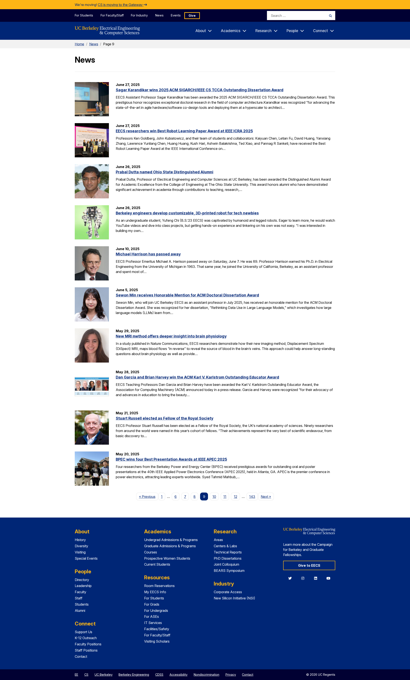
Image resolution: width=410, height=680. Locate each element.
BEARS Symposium (229, 570)
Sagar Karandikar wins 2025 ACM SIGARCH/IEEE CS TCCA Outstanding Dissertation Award (199, 90)
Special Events (86, 558)
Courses (150, 552)
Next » (267, 496)
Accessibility (178, 674)
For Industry (139, 15)
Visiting (80, 552)
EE (76, 674)
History (80, 540)
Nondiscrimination (206, 674)
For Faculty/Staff (112, 15)
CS (86, 674)
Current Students (157, 564)
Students (82, 604)
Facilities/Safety (156, 629)
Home (79, 44)
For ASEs (151, 616)
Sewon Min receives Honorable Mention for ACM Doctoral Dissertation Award (187, 295)
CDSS (159, 674)
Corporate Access (228, 592)
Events (176, 15)
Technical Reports (228, 552)
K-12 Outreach (86, 638)
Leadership (83, 586)
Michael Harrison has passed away (148, 254)
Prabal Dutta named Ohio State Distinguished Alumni (164, 172)
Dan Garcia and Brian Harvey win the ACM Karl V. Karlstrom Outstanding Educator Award (197, 377)
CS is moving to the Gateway (121, 5)
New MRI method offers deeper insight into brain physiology (171, 336)
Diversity (81, 546)
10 (214, 496)
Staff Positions (86, 650)
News (159, 15)
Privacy (231, 674)
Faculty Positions (88, 644)
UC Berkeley (104, 674)
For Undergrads (156, 610)
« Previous (148, 496)
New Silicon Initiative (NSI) (234, 598)
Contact (81, 656)
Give (192, 15)
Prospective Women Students (167, 558)
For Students (84, 15)
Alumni (80, 610)
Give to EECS (309, 565)
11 (224, 496)
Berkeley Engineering (134, 674)
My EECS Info (155, 592)
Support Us (83, 632)
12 (235, 496)
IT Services (153, 623)
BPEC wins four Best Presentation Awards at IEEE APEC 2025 (171, 459)
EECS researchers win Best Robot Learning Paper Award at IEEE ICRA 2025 (184, 131)
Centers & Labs (225, 546)
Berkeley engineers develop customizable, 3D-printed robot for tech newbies (187, 213)
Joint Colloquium (226, 564)
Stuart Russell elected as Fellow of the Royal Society (164, 418)
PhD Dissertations (228, 558)
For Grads (151, 604)
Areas (218, 540)
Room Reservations (159, 586)
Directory (82, 580)
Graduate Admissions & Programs (170, 546)
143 (252, 496)
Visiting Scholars (157, 641)
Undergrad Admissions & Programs (171, 540)
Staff (78, 598)
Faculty (80, 592)
